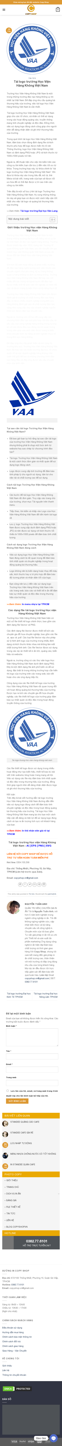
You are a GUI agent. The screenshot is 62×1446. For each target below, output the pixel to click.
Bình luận (11, 1026)
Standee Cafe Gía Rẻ (21, 1132)
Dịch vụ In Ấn (13, 1193)
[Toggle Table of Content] (51, 219)
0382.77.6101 (31, 982)
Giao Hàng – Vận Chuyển (14, 1351)
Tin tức (32, 78)
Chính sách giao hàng (12, 1346)
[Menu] (3, 9)
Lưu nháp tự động (21, 1143)
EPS (33, 845)
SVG (48, 845)
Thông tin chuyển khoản (14, 1375)
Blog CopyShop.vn (17, 1227)
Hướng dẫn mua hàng (13, 1332)
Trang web (11, 1077)
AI (27, 845)
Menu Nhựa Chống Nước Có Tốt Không (33, 1154)
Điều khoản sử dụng (12, 1328)
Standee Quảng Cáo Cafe (24, 1122)
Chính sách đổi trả (11, 1341)
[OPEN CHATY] (54, 1438)
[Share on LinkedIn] (44, 884)
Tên (8, 1051)
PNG (41, 845)
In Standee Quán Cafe (22, 1164)
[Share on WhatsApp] (20, 884)
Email (9, 1064)
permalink (52, 894)
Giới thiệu (12, 1180)
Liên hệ (10, 1220)
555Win (3, 1260)
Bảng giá (11, 1200)
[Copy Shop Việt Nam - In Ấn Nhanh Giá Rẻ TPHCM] (31, 9)
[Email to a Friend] (34, 884)
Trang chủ (12, 1187)
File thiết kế (13, 1207)
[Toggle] (59, 1193)
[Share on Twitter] (30, 884)
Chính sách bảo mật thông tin (17, 1337)
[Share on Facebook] (25, 884)
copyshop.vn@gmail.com (26, 878)
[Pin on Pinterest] (39, 884)
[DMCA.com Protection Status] (17, 1388)
